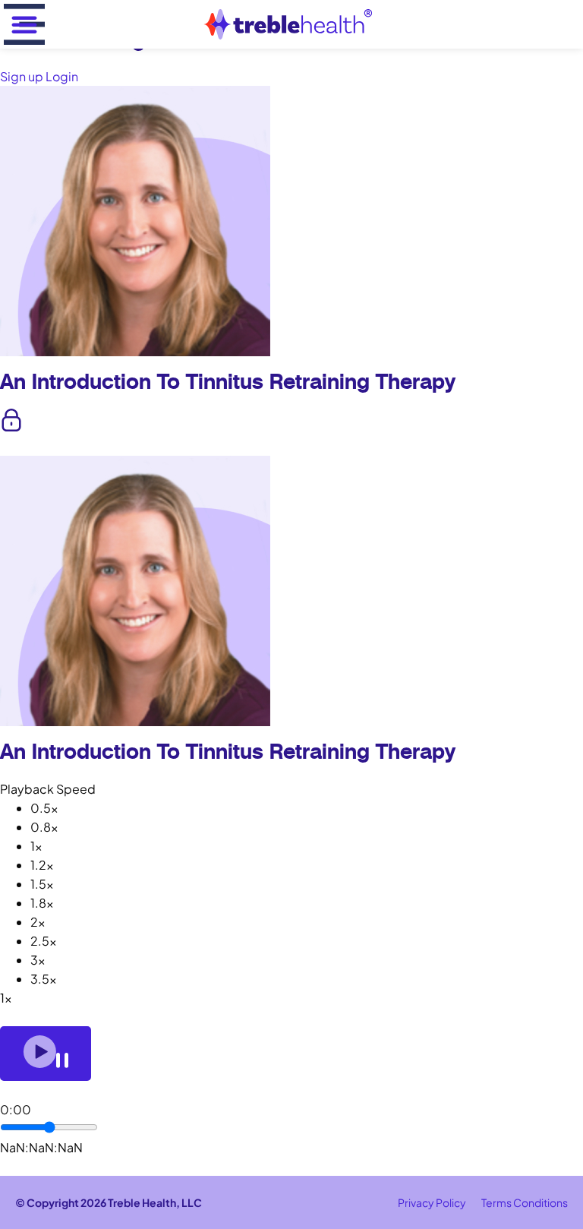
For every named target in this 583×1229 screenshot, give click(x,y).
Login (62, 76)
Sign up (23, 76)
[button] (24, 24)
